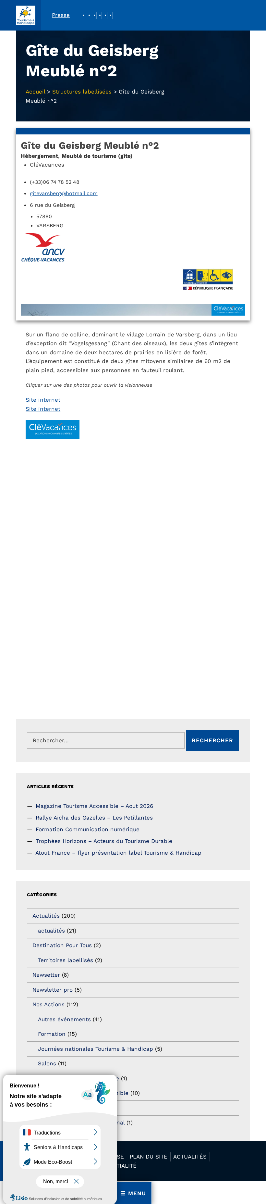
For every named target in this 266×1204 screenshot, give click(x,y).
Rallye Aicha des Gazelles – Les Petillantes (94, 817)
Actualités (46, 915)
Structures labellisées (82, 91)
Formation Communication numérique (87, 829)
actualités (51, 930)
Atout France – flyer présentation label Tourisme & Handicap (118, 852)
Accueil (35, 91)
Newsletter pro (52, 989)
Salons (47, 1063)
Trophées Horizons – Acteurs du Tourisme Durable (104, 841)
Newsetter (46, 975)
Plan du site (148, 1156)
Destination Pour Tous (62, 945)
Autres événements (64, 1019)
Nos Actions (48, 1004)
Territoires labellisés (65, 960)
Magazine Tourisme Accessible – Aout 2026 (94, 806)
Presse (61, 15)
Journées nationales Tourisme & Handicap (95, 1049)
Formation (52, 1034)
